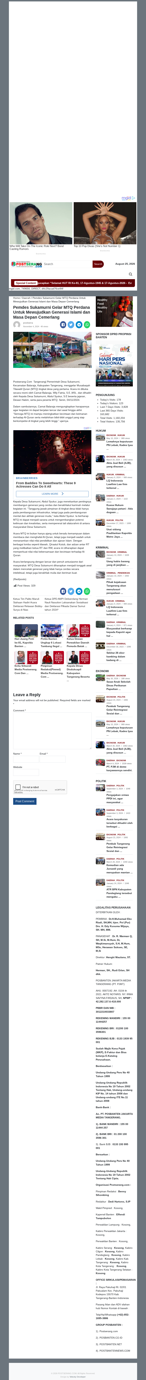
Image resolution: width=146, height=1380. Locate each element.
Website (17, 767)
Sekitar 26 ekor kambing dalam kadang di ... (115, 657)
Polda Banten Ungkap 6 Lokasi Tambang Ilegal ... (51, 643)
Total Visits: (106, 418)
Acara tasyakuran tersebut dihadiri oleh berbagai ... (119, 823)
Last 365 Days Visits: (112, 410)
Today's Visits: (108, 399)
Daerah (26, 298)
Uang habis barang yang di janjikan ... (118, 563)
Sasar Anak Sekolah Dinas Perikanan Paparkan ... (118, 685)
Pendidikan (124, 573)
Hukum (121, 435)
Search (98, 264)
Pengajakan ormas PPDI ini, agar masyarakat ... (117, 799)
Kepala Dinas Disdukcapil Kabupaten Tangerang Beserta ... (78, 673)
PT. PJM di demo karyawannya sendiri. (119, 768)
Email (44, 753)
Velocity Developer (78, 1377)
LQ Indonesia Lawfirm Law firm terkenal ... (116, 484)
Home (16, 298)
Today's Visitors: (109, 403)
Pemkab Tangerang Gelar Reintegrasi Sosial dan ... (118, 710)
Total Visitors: (108, 421)
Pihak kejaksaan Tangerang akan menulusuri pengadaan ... (116, 587)
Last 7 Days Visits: (110, 407)
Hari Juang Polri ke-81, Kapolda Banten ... (24, 643)
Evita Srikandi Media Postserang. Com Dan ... (26, 670)
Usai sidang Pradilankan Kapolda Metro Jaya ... (119, 533)
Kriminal (120, 474)
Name (17, 753)
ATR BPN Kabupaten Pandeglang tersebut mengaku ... (119, 893)
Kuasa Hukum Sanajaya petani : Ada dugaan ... (119, 509)
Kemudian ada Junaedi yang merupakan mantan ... (119, 869)
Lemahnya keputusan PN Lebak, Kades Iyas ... (119, 445)
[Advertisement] (73, 26)
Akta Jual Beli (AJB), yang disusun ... (118, 465)
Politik (119, 520)
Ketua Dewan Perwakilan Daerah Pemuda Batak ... (78, 643)
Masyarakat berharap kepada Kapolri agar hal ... (119, 632)
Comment (19, 710)
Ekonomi (111, 435)
